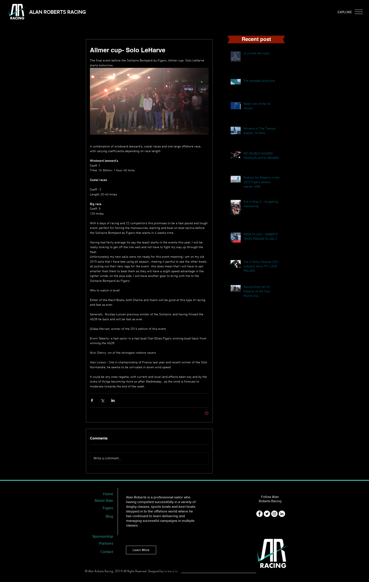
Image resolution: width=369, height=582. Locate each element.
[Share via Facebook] (92, 400)
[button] (345, 12)
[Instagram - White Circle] (274, 514)
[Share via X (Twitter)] (102, 400)
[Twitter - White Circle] (267, 514)
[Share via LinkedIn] (113, 400)
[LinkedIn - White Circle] (282, 514)
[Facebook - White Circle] (259, 514)
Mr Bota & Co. (171, 571)
